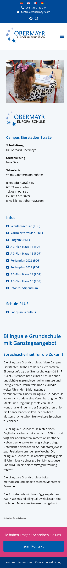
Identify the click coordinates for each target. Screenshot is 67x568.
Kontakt (10, 562)
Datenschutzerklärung (48, 562)
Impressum (25, 562)
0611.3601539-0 (36, 7)
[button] (62, 36)
